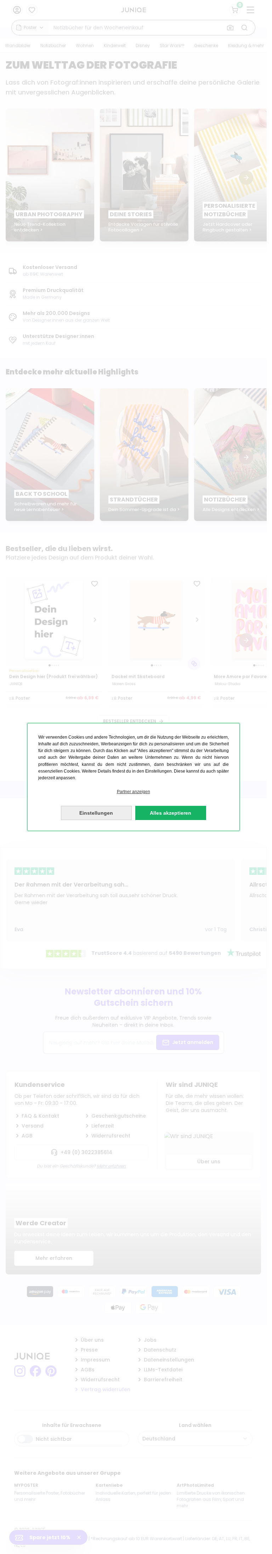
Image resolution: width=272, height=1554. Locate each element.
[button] (133, 792)
